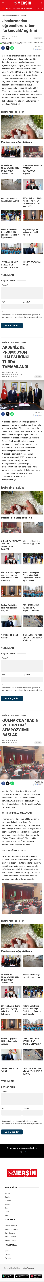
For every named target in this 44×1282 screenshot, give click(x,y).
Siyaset (7, 1204)
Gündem (38, 38)
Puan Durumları (10, 1237)
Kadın (7, 1212)
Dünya (7, 1215)
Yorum (5, 285)
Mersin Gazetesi (11, 1226)
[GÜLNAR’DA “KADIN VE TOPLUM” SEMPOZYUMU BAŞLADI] (33, 154)
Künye (7, 1251)
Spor (6, 1208)
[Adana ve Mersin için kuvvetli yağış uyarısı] (11, 187)
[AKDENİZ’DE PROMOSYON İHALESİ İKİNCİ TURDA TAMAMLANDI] (11, 154)
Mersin (7, 1193)
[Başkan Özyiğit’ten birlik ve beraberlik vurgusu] (33, 218)
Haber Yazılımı (28, 1268)
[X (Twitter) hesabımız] (21, 1152)
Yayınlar (8, 1254)
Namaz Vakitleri (10, 1240)
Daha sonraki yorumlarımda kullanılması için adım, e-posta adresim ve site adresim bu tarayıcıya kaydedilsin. (22, 316)
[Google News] (38, 49)
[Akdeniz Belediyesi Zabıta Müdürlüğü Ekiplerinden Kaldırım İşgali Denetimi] (11, 218)
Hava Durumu (10, 1233)
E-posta (26, 302)
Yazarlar (8, 1258)
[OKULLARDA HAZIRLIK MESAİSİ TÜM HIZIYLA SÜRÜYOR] (33, 623)
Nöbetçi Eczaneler (11, 1229)
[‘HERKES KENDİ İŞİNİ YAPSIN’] (33, 251)
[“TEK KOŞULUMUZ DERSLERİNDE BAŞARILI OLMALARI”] (11, 251)
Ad (3, 302)
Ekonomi (8, 1201)
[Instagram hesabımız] (25, 1152)
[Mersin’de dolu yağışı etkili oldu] (22, 127)
